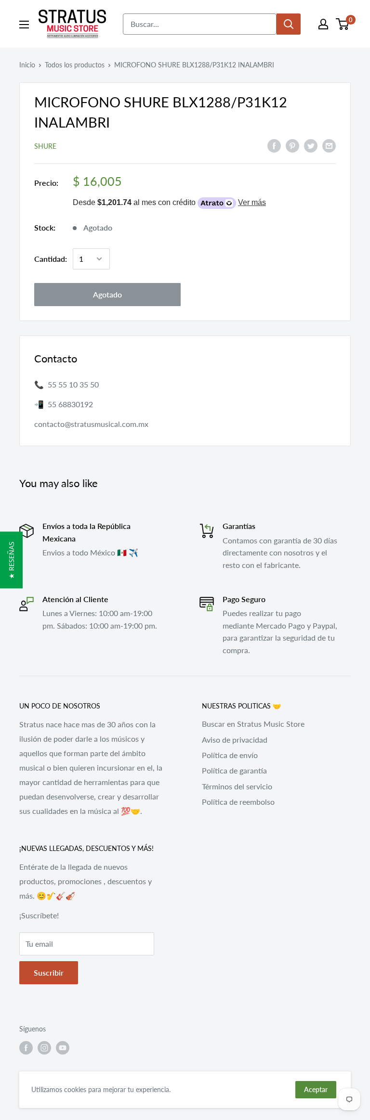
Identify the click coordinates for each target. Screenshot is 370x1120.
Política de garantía (234, 770)
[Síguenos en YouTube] (62, 1048)
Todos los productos (75, 65)
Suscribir (49, 972)
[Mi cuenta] (323, 24)
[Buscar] (289, 24)
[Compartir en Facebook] (274, 145)
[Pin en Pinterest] (292, 145)
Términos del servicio (237, 786)
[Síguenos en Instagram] (44, 1048)
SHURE (45, 146)
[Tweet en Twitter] (310, 145)
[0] (343, 24)
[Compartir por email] (329, 145)
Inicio (27, 65)
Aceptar (316, 1089)
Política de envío (230, 755)
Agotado (107, 294)
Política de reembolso (238, 801)
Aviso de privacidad (234, 739)
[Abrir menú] (24, 24)
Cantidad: (50, 258)
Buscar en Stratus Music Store (253, 723)
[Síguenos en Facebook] (26, 1048)
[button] (11, 560)
